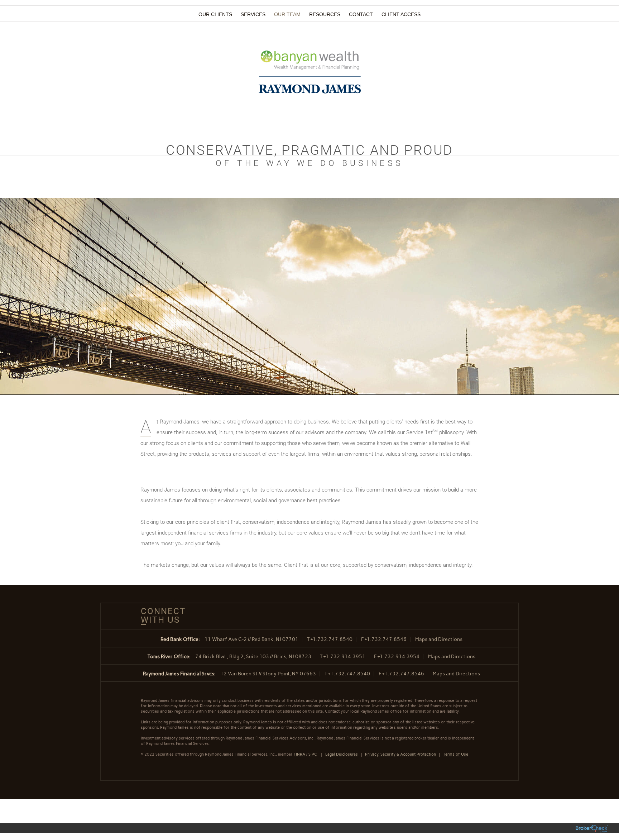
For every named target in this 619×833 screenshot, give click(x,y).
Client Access (401, 14)
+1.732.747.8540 (331, 639)
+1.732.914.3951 (344, 657)
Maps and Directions (438, 639)
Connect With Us (160, 615)
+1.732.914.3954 (398, 657)
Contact (361, 14)
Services (253, 14)
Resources (324, 14)
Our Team (287, 14)
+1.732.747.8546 (386, 639)
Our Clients (215, 14)
